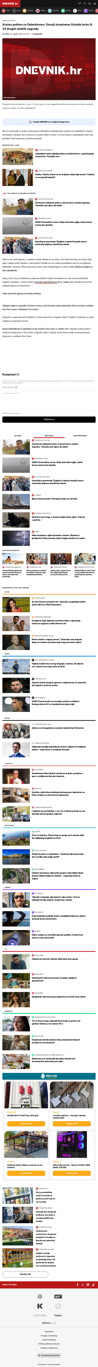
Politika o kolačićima (49, 1348)
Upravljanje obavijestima (50, 1355)
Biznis (79, 10)
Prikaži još (25, 1274)
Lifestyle (43, 10)
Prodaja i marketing (49, 1336)
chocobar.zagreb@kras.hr (46, 282)
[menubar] (89, 3)
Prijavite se (49, 419)
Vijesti (8, 10)
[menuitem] (89, 3)
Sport (18, 10)
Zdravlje (68, 10)
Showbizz (30, 10)
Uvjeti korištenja (49, 1340)
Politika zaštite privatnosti (49, 1344)
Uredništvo (49, 1332)
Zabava (91, 10)
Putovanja (56, 10)
